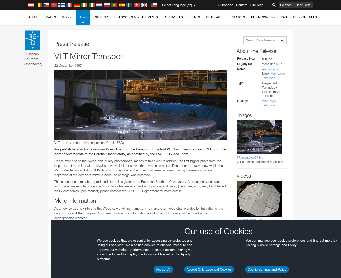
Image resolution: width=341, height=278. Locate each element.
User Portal (303, 5)
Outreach (214, 17)
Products (237, 17)
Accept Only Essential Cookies (209, 269)
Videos (67, 17)
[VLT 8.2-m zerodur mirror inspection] (140, 105)
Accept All (163, 269)
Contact (241, 5)
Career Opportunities (299, 17)
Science (286, 5)
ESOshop (100, 17)
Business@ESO (263, 17)
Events (194, 17)
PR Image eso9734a (250, 157)
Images (50, 17)
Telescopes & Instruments (136, 17)
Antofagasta (270, 69)
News (83, 17)
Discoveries (173, 17)
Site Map (256, 5)
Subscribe (225, 5)
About (34, 17)
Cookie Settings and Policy (267, 269)
